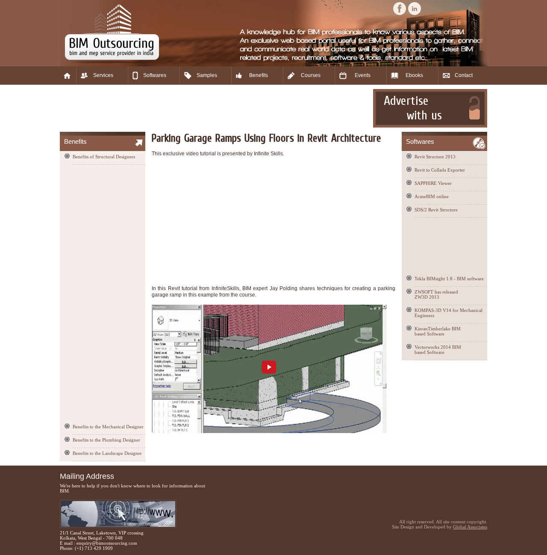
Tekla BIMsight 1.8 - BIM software (449, 278)
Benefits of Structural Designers (104, 156)
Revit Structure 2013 (435, 156)
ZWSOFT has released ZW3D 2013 (436, 294)
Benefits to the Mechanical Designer (108, 426)
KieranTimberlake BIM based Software (438, 331)
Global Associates (470, 526)
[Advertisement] (215, 108)
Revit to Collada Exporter (440, 169)
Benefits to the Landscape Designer (107, 453)
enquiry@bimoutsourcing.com (106, 543)
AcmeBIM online (432, 196)
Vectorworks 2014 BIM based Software (438, 349)
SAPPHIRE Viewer (433, 183)
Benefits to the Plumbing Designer (106, 439)
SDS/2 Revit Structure (436, 209)
